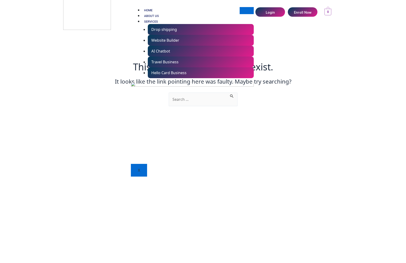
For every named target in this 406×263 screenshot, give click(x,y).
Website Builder (165, 40)
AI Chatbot (160, 51)
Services (151, 21)
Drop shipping (164, 29)
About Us (151, 16)
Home (148, 10)
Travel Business (165, 62)
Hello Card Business (169, 72)
